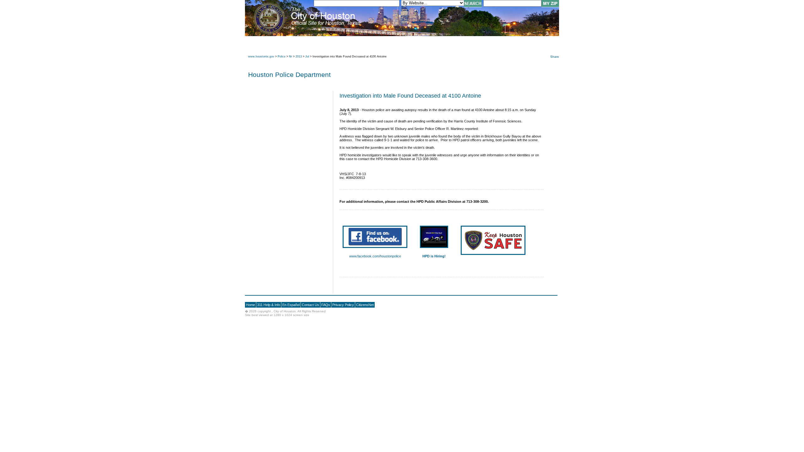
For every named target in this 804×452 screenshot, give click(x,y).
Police (281, 56)
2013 (299, 56)
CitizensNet (365, 305)
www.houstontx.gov (261, 56)
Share (554, 56)
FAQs (325, 305)
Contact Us (310, 305)
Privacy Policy (343, 305)
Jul (307, 56)
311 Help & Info (268, 305)
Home (250, 305)
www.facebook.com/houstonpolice (375, 256)
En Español (291, 305)
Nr (290, 56)
